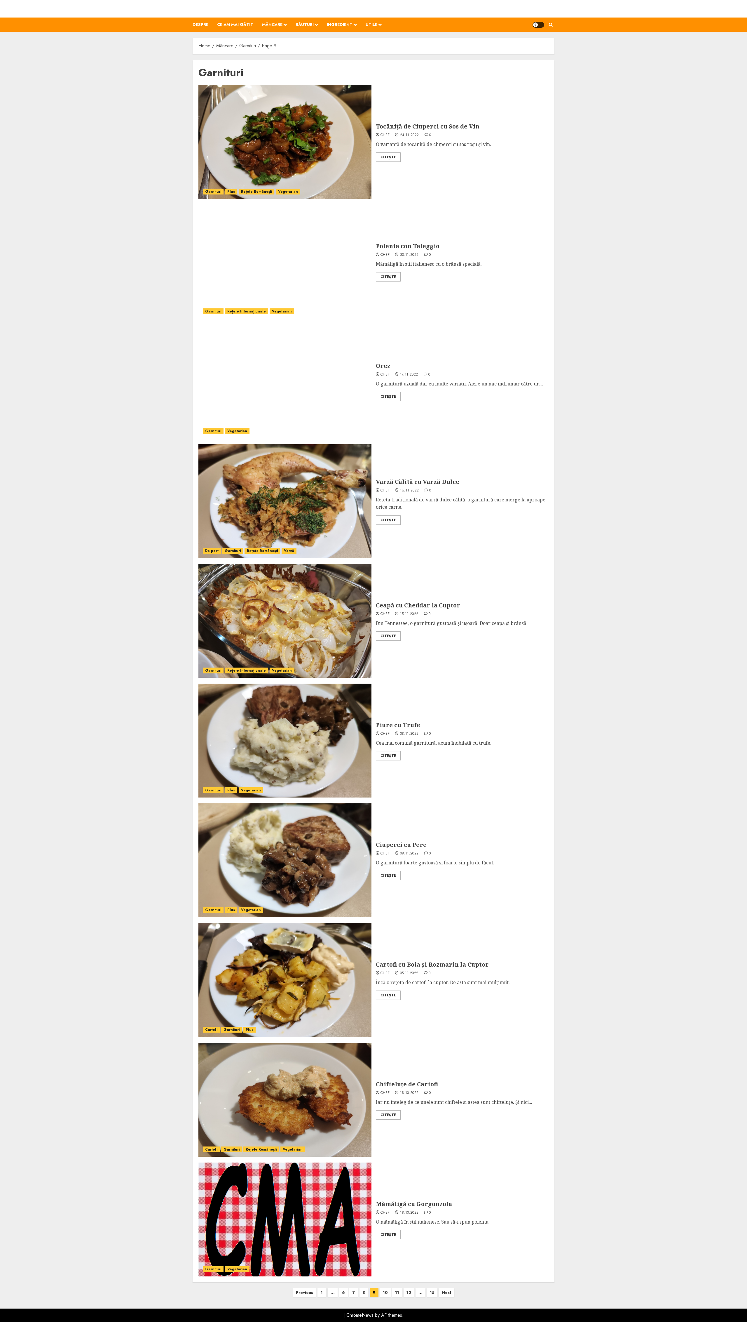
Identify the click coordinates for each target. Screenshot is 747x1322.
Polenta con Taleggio (407, 246)
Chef (385, 135)
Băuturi (305, 24)
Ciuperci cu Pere (401, 845)
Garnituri (213, 191)
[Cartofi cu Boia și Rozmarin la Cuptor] (284, 980)
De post (212, 550)
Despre (200, 24)
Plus (231, 191)
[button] (550, 24)
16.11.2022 (409, 490)
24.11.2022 (409, 135)
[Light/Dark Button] (538, 25)
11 (397, 1292)
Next (446, 1292)
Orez (383, 366)
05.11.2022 (409, 973)
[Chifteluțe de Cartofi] (284, 1100)
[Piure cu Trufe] (284, 741)
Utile (371, 24)
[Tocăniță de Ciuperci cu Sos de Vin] (284, 142)
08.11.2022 (409, 734)
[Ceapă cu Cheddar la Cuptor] (284, 621)
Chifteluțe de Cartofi (407, 1084)
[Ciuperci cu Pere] (284, 860)
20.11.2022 (409, 255)
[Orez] (284, 381)
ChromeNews (360, 1315)
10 (385, 1292)
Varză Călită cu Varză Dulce (417, 482)
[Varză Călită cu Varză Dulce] (284, 501)
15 (432, 1292)
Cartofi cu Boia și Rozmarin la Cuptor (432, 964)
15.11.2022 (409, 614)
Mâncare (272, 24)
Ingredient (339, 24)
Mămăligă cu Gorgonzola (414, 1204)
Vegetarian (288, 191)
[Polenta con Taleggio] (284, 262)
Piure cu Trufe (398, 725)
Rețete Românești (256, 191)
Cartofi (211, 1029)
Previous (304, 1292)
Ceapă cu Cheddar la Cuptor (418, 605)
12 (408, 1292)
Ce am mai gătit (235, 24)
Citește (388, 157)
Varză (289, 550)
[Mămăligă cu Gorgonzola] (284, 1219)
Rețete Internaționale (246, 311)
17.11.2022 (409, 374)
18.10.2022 (409, 1093)
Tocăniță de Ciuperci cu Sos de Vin (427, 126)
